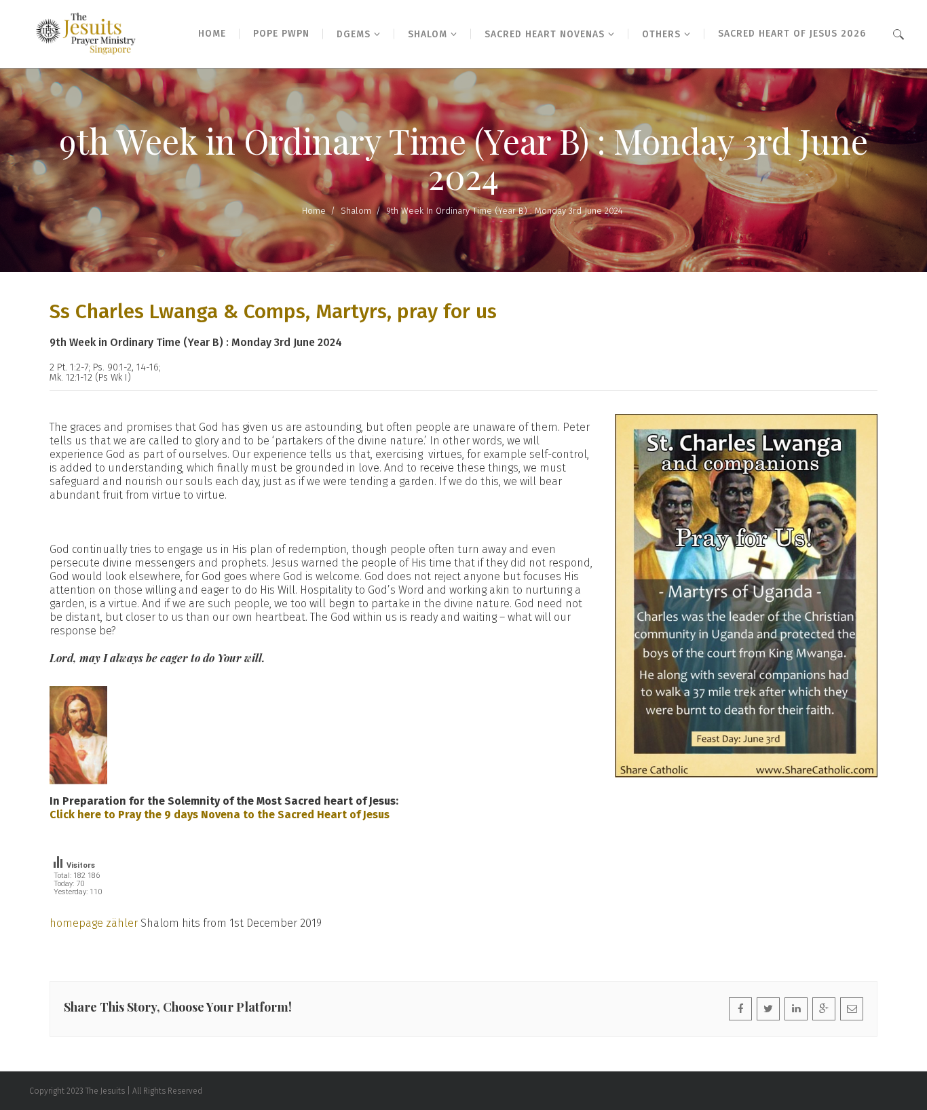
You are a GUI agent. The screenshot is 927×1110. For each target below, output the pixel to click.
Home (314, 211)
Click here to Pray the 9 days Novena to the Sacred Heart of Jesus (220, 814)
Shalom (356, 211)
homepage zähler (94, 923)
